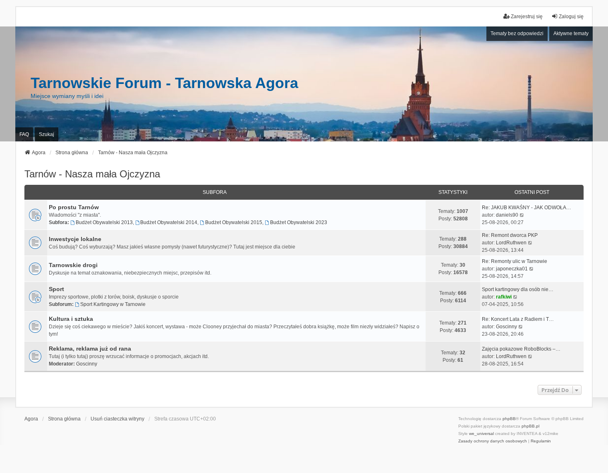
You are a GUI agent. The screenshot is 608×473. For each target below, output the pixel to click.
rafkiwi (504, 297)
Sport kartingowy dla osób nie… (517, 289)
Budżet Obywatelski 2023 (298, 222)
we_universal (481, 433)
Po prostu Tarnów (74, 207)
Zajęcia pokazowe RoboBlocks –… (521, 349)
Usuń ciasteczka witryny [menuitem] (117, 419)
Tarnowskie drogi (73, 265)
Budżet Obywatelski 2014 (168, 222)
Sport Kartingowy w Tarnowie (113, 304)
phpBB (509, 418)
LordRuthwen (511, 243)
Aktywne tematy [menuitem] (571, 33)
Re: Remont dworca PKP (510, 235)
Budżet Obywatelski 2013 (104, 222)
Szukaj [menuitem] (46, 134)
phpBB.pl (530, 426)
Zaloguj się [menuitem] (571, 16)
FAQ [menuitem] (24, 134)
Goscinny (506, 327)
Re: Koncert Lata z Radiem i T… (518, 319)
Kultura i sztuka (71, 318)
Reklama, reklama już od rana (90, 348)
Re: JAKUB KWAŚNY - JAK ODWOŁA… (526, 207)
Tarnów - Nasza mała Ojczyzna (92, 173)
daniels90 (507, 215)
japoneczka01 (512, 269)
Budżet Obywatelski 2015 (233, 222)
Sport (56, 289)
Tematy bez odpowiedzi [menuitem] (517, 33)
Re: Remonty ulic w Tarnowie (514, 261)
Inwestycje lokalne (75, 239)
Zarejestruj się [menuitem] (527, 16)
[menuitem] (492, 441)
